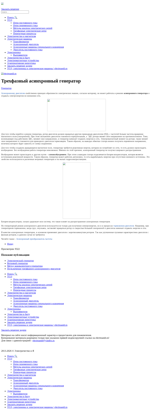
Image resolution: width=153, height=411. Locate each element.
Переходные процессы (24, 33)
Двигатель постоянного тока (27, 49)
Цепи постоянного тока (25, 23)
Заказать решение (10, 9)
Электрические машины (19, 39)
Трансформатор (21, 41)
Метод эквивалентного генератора (25, 266)
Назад (10, 244)
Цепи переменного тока (25, 25)
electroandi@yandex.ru (44, 340)
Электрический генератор (20, 260)
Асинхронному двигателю (13, 93)
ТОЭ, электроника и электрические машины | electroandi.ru (37, 68)
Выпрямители (20, 55)
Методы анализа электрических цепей (32, 28)
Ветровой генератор (17, 263)
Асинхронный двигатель (26, 44)
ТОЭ (9, 20)
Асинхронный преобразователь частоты (34, 239)
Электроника (14, 52)
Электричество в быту (18, 57)
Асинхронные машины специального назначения (38, 47)
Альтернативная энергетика (21, 63)
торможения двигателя (123, 226)
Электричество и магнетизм (21, 36)
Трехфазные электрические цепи (29, 31)
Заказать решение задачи (19, 66)
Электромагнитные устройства (23, 60)
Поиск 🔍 (12, 17)
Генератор (6, 88)
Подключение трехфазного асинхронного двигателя (33, 268)
